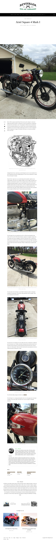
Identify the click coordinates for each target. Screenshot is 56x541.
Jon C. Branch (23, 25)
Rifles (43, 14)
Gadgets (23, 14)
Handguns (27, 14)
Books (18, 14)
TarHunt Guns (29, 528)
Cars (20, 14)
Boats (15, 14)
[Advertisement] (28, 36)
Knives (30, 14)
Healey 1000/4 (19, 472)
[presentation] (6, 521)
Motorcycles (34, 14)
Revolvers (39, 14)
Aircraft (12, 14)
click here (25, 394)
